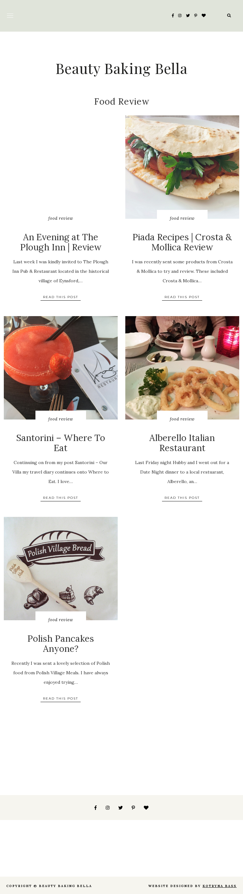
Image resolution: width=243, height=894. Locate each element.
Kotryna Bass (219, 886)
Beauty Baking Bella (121, 67)
